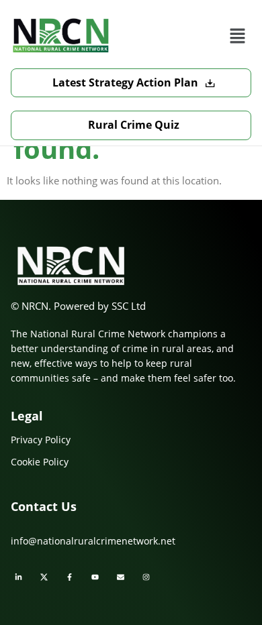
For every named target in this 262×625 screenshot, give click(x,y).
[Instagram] (145, 577)
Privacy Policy (41, 439)
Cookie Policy (40, 461)
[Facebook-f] (69, 577)
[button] (236, 35)
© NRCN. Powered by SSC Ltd (78, 305)
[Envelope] (120, 577)
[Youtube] (94, 577)
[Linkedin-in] (18, 577)
